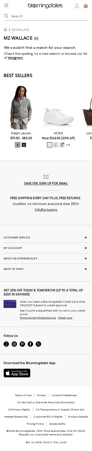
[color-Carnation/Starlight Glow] (62, 145)
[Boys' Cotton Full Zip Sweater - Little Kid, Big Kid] (21, 107)
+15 (68, 144)
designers (15, 57)
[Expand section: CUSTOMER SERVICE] (46, 237)
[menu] (6, 5)
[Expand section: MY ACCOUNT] (46, 248)
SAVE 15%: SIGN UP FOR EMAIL (46, 183)
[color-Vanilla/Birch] (56, 145)
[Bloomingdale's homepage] (6, 30)
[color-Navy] (24, 145)
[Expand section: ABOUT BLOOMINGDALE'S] (46, 258)
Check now (65, 317)
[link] (21, 139)
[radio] (18, 145)
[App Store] (17, 373)
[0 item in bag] (85, 5)
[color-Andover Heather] (17, 145)
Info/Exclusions (46, 209)
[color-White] (49, 145)
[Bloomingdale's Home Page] (45, 5)
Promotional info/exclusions (38, 317)
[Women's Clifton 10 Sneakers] (58, 107)
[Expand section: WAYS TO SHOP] (46, 269)
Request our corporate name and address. (46, 434)
